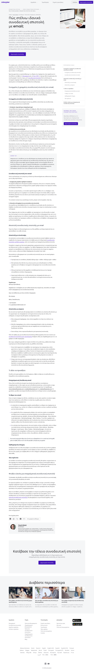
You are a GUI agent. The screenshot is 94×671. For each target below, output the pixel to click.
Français (72, 648)
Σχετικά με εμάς (61, 623)
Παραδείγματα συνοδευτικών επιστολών (28, 635)
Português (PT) (59, 650)
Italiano (22, 650)
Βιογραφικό (12, 623)
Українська (66, 652)
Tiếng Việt (28, 652)
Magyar (27, 650)
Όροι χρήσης (44, 629)
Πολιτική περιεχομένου (63, 627)
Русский (59, 652)
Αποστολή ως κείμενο (70, 85)
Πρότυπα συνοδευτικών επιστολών (28, 630)
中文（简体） (45, 655)
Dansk (32, 648)
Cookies (43, 633)
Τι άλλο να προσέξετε (68, 88)
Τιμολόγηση (45, 2)
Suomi (72, 650)
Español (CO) (64, 648)
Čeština (40, 652)
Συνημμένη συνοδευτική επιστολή (73, 72)
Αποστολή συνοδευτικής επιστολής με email (72, 79)
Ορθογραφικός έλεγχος (70, 96)
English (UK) (50, 648)
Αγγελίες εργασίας (13, 627)
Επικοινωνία (44, 625)
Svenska (22, 652)
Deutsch (38, 648)
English (44, 648)
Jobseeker (49, 668)
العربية (39, 655)
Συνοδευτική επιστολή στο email (72, 75)
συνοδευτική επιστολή (35, 78)
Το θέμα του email (69, 93)
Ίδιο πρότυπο (68, 98)
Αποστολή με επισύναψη (70, 82)
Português (51, 650)
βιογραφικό (26, 76)
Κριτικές (59, 625)
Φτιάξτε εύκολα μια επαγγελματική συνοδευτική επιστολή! (72, 102)
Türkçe (34, 652)
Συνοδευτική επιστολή (14, 9)
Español (57, 648)
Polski (45, 650)
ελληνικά (46, 652)
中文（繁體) (53, 655)
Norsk (40, 650)
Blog (26, 639)
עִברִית (72, 652)
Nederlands (34, 650)
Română (67, 650)
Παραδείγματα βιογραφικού (28, 626)
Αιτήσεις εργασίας (13, 629)
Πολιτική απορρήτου (46, 631)
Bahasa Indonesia (24, 648)
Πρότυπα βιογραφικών (31, 623)
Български (53, 652)
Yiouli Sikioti (15, 14)
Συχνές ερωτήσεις (58, 2)
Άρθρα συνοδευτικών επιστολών (31, 9)
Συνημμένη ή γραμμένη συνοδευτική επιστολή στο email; (72, 69)
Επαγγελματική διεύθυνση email (72, 91)
